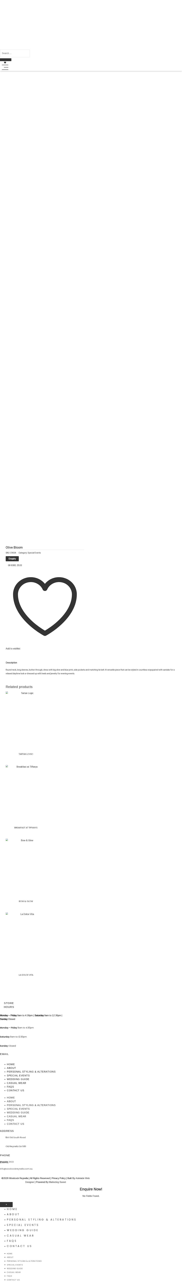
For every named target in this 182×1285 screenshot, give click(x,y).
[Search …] (15, 53)
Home (11, 1064)
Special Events (34, 553)
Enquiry (12, 558)
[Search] (5, 59)
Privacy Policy (59, 1178)
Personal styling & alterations (31, 1071)
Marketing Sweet (57, 1182)
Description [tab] (11, 662)
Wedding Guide (18, 1079)
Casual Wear (16, 1083)
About (11, 1068)
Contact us (15, 1090)
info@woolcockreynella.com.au (16, 1168)
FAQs (10, 1086)
